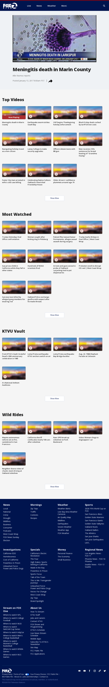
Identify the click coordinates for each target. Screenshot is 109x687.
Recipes (33, 518)
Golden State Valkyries (94, 523)
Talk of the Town (37, 577)
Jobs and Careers (37, 618)
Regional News (94, 549)
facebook (89, 671)
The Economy (64, 556)
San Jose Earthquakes (94, 539)
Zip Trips (34, 508)
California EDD (9, 553)
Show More (54, 198)
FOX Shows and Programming (37, 625)
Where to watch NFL (12, 615)
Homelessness (9, 556)
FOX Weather (63, 533)
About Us (35, 607)
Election (6, 540)
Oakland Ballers (91, 530)
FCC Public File (36, 650)
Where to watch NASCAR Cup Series (11, 628)
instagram (95, 671)
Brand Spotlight (37, 601)
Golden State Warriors (94, 517)
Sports (89, 504)
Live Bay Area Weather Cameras (67, 512)
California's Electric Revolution (38, 554)
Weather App (63, 530)
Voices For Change (38, 591)
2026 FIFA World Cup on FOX (95, 509)
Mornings (36, 504)
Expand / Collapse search (104, 6)
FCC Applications (37, 654)
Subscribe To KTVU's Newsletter (39, 643)
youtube (84, 671)
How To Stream (37, 611)
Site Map (34, 647)
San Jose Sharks (92, 536)
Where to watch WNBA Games (13, 650)
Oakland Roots (91, 527)
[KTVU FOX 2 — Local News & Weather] (12, 6)
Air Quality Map (64, 517)
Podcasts (7, 531)
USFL (87, 542)
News (6, 504)
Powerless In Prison (11, 563)
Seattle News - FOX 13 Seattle (94, 565)
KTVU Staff (35, 615)
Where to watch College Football (13, 619)
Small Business (64, 559)
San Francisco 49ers (93, 514)
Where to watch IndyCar (13, 632)
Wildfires (7, 521)
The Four (34, 559)
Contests (34, 515)
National (7, 511)
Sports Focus (36, 574)
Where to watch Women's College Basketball (10, 643)
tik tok (100, 671)
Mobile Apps (35, 638)
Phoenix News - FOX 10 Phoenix (95, 560)
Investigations (11, 549)
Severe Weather (64, 527)
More (63, 5)
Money (62, 549)
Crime (5, 515)
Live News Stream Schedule (38, 634)
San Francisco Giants (94, 520)
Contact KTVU (36, 621)
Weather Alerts (64, 508)
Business (7, 524)
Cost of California (10, 559)
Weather (63, 504)
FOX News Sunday (11, 537)
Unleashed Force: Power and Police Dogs (13, 567)
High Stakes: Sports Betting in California (38, 563)
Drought (6, 518)
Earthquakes (63, 523)
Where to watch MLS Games (12, 655)
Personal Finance (65, 553)
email (79, 671)
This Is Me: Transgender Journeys (40, 581)
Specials (35, 549)
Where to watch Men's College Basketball (13, 636)
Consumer (7, 527)
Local (5, 508)
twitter (105, 671)
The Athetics (90, 533)
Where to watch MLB (12, 623)
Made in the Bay (37, 567)
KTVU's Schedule (37, 630)
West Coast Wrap (10, 534)
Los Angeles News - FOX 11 (93, 554)
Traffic (33, 511)
